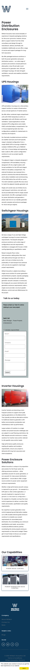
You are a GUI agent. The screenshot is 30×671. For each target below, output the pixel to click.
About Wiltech (7, 619)
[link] (3, 644)
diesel (5, 204)
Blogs (4, 635)
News (3, 625)
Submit (7, 372)
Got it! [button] (24, 668)
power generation (11, 38)
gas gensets (13, 489)
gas (11, 204)
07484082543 (7, 323)
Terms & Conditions (15, 658)
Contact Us (6, 622)
